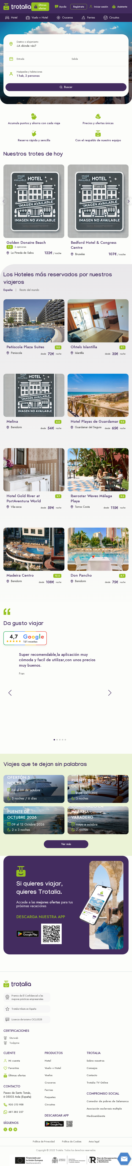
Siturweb (13, 1038)
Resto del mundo (29, 290)
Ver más (66, 844)
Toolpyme (14, 1043)
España (8, 290)
